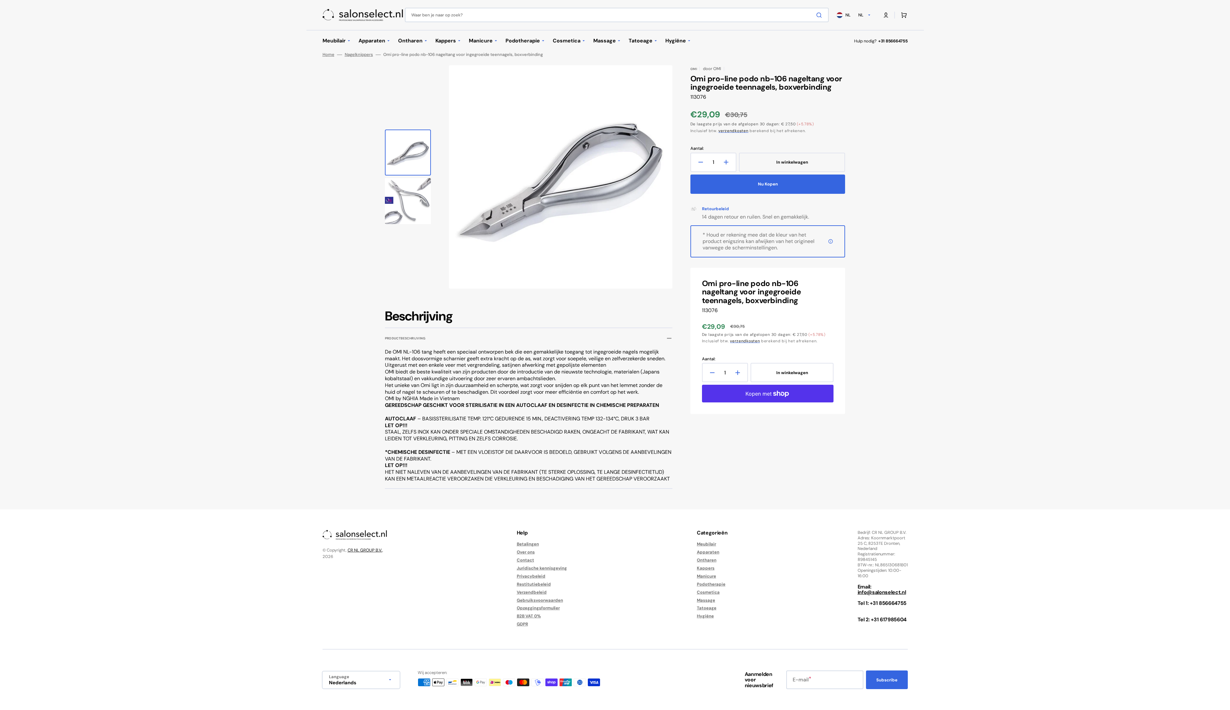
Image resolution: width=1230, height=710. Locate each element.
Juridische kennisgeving (542, 568)
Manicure (706, 576)
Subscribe (886, 680)
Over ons (526, 552)
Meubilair (706, 544)
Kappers (706, 568)
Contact (525, 560)
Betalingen (528, 544)
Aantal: (697, 148)
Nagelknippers (359, 54)
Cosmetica (708, 592)
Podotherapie (711, 584)
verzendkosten (733, 130)
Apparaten (708, 552)
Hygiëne (705, 616)
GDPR (522, 624)
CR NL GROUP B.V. (365, 550)
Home (328, 54)
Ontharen (706, 560)
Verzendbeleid (532, 592)
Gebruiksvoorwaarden (540, 600)
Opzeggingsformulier (538, 608)
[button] (886, 15)
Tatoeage (706, 608)
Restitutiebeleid (534, 584)
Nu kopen (768, 184)
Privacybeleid (531, 576)
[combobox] (617, 15)
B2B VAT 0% (529, 616)
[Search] (820, 15)
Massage (706, 600)
